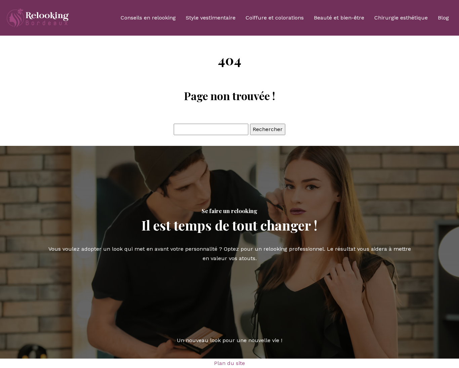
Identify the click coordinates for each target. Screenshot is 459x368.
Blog (443, 17)
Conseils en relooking (148, 17)
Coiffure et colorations (275, 17)
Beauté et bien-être (339, 17)
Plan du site (229, 363)
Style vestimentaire (211, 17)
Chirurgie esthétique (401, 17)
